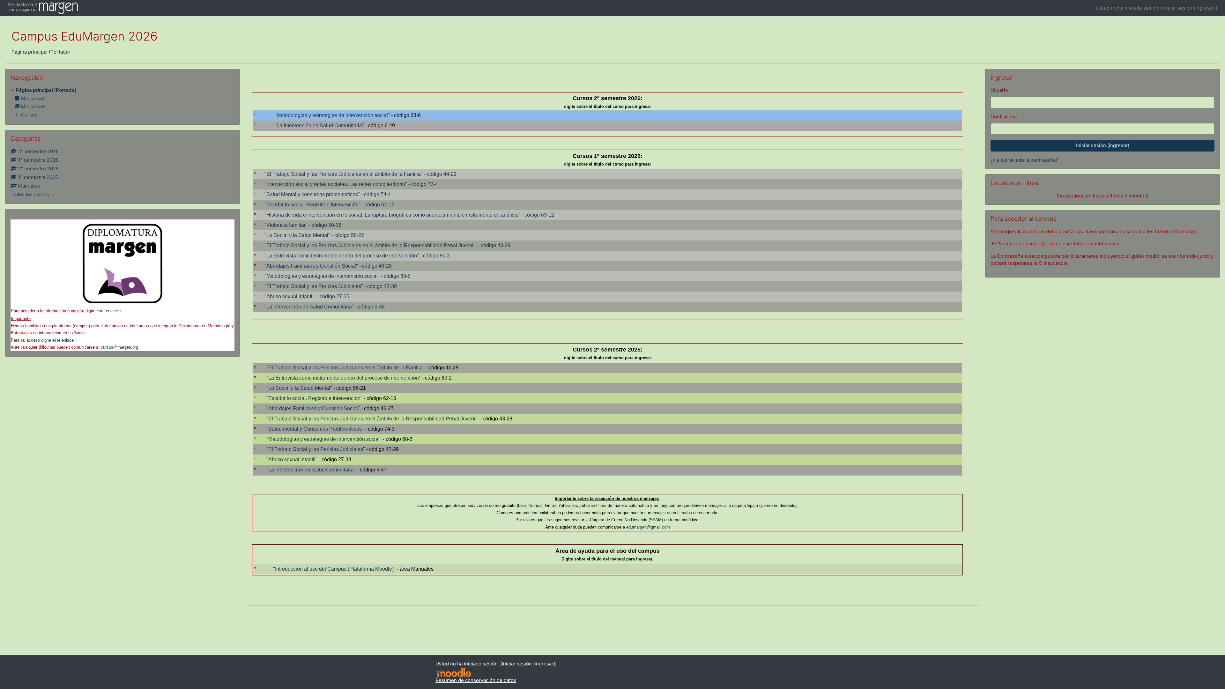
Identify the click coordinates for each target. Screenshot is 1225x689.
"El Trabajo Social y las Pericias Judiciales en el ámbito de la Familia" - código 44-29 (360, 174)
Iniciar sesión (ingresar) (1189, 8)
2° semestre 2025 (38, 169)
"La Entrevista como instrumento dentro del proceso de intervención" (343, 378)
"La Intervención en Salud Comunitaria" (319, 125)
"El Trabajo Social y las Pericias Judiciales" (315, 449)
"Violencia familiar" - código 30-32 (302, 225)
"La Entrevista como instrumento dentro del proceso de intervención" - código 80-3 (357, 255)
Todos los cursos (30, 194)
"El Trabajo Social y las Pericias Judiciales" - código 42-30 (330, 286)
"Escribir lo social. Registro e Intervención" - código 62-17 (329, 204)
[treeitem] (122, 102)
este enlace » (109, 310)
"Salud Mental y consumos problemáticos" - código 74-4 (327, 194)
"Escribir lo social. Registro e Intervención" (314, 398)
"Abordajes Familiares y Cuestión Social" (313, 408)
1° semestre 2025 (38, 177)
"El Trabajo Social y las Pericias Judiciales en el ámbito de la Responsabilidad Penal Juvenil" (372, 418)
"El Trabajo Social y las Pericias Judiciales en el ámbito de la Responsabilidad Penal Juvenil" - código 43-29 (387, 245)
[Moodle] (453, 672)
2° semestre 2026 (38, 151)
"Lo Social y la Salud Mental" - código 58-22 (314, 235)
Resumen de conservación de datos (475, 680)
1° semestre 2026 (38, 160)
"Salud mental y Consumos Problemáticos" (315, 429)
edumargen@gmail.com (648, 527)
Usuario (999, 90)
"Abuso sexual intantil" (291, 459)
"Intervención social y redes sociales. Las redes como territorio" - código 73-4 (351, 184)
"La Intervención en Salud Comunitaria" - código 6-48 (324, 306)
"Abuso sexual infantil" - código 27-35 (306, 296)
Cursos (29, 115)
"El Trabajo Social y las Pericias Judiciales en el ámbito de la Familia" (345, 367)
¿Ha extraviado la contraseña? (1024, 160)
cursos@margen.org (119, 347)
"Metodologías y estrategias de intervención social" (332, 115)
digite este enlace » (59, 340)
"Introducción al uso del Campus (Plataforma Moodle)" (334, 569)
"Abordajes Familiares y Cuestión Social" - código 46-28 (328, 266)
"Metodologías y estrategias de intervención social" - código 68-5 (337, 276)
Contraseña (1004, 117)
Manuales (29, 186)
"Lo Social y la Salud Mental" (299, 388)
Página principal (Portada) (40, 52)
